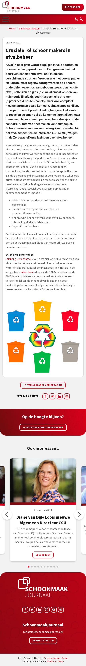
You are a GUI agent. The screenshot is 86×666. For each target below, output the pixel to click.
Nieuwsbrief (72, 7)
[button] (5, 17)
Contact (65, 658)
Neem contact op (43, 640)
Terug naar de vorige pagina (44, 385)
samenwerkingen (29, 28)
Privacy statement (52, 658)
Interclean (27, 272)
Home (12, 28)
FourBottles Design (43, 661)
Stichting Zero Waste (18, 259)
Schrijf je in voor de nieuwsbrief (43, 427)
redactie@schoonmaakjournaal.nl (43, 632)
